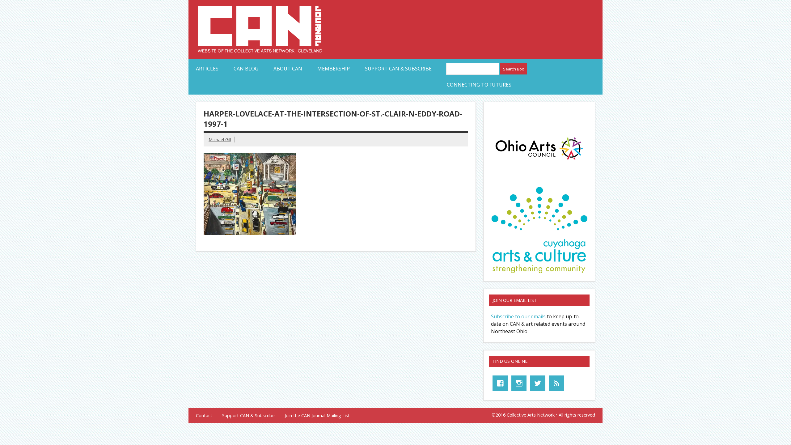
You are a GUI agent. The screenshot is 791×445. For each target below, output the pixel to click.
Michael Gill (220, 139)
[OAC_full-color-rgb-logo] (539, 161)
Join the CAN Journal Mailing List (317, 415)
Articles (207, 68)
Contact (204, 415)
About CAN (287, 68)
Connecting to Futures (479, 84)
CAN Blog (246, 68)
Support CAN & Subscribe (398, 68)
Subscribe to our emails (518, 316)
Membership (333, 68)
